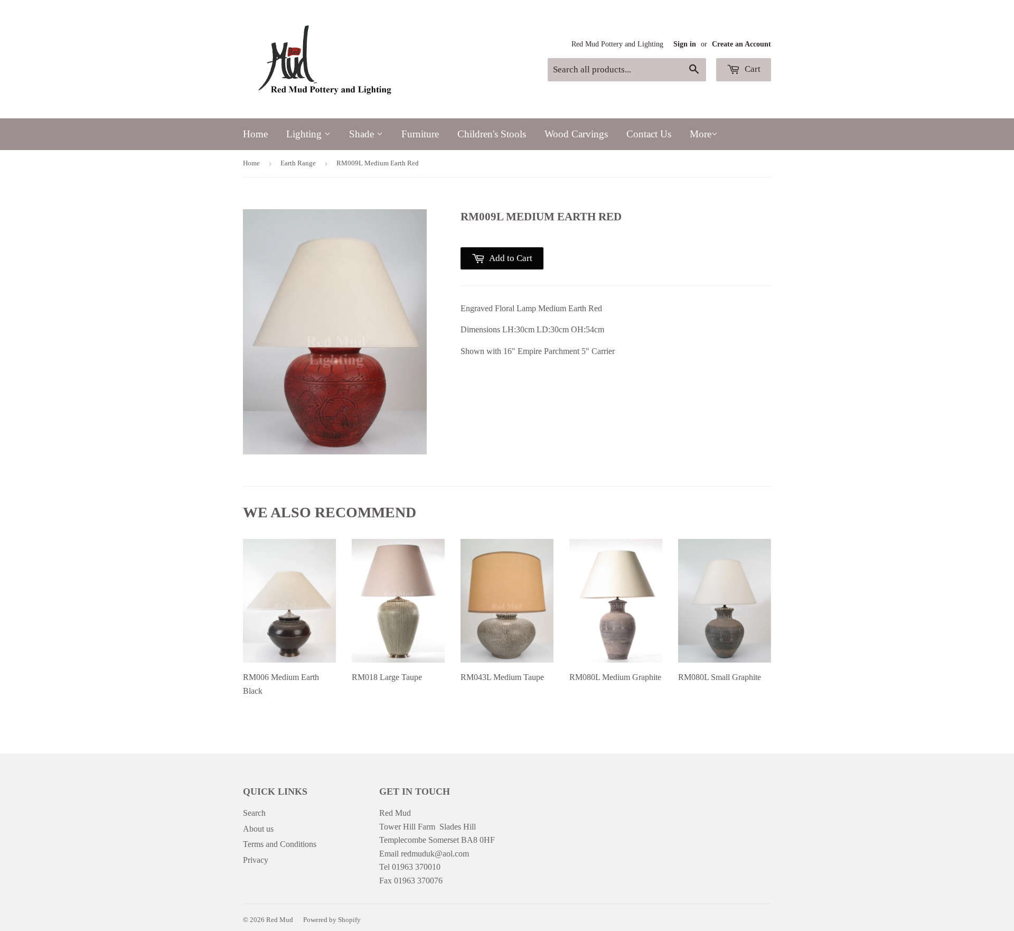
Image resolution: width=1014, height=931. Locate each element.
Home (255, 133)
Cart (751, 69)
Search (254, 812)
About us (258, 828)
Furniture (420, 133)
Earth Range (298, 163)
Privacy (255, 859)
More (700, 133)
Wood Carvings (576, 133)
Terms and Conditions (279, 844)
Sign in (684, 44)
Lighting (305, 133)
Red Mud (279, 920)
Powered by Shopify (332, 920)
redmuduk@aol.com (435, 853)
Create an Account (741, 44)
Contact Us (648, 133)
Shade (363, 133)
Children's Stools (491, 133)
